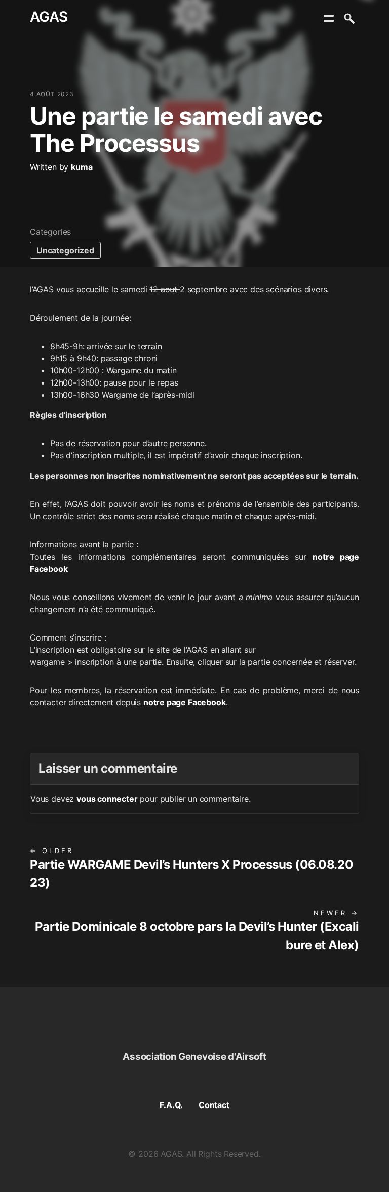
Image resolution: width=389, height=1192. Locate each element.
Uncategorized (65, 250)
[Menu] (329, 18)
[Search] (349, 18)
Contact (214, 1105)
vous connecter (107, 799)
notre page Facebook (184, 702)
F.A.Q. (171, 1105)
